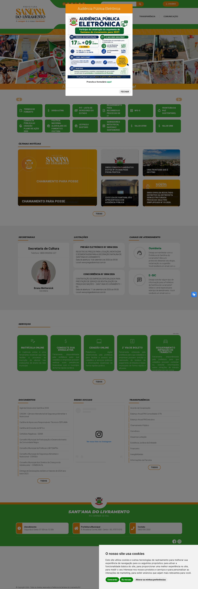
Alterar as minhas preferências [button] (151, 579)
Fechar (125, 91)
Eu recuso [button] (126, 579)
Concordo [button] (112, 579)
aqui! (109, 82)
